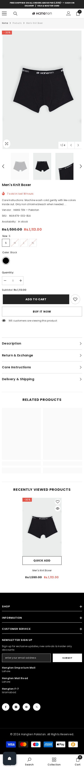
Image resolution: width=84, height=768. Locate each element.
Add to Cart (35, 299)
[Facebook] (5, 707)
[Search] (15, 13)
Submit (67, 657)
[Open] (9, 758)
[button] (71, 145)
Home (5, 23)
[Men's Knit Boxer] (42, 527)
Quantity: (8, 272)
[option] (42, 90)
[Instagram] (16, 707)
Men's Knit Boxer (42, 570)
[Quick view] (58, 508)
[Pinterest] (26, 707)
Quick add (42, 560)
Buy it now (42, 312)
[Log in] (68, 13)
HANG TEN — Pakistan (26, 210)
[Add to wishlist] (58, 502)
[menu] (4, 13)
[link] (75, 299)
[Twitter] (36, 707)
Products (17, 23)
